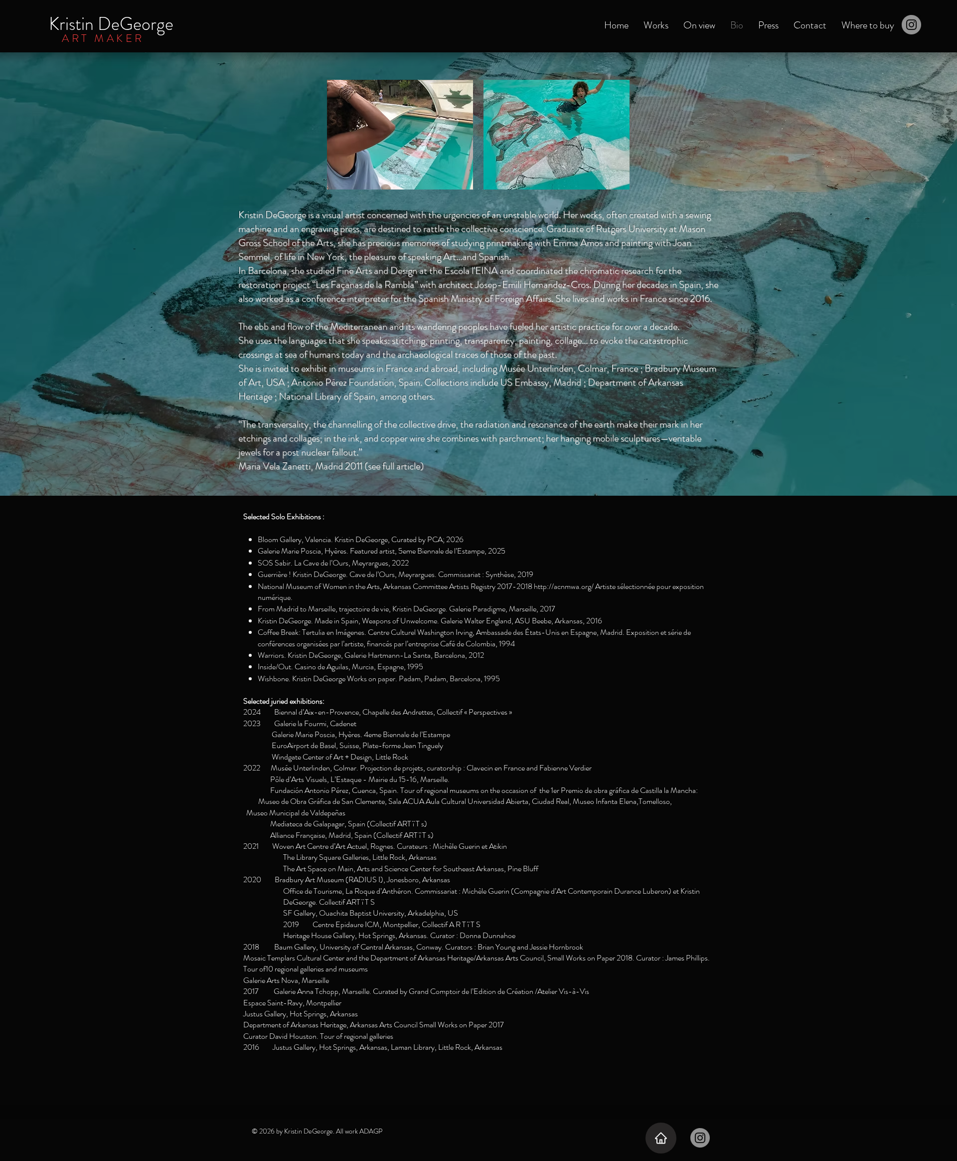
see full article (394, 466)
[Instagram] (911, 24)
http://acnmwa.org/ (564, 586)
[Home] (660, 1138)
